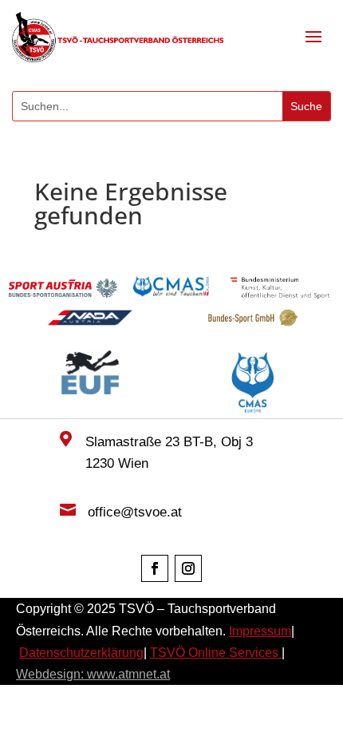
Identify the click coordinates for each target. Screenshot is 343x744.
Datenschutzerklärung (81, 652)
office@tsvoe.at (135, 512)
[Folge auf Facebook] (154, 568)
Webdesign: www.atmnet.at (93, 674)
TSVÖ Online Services (216, 652)
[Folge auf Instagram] (188, 568)
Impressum (260, 631)
